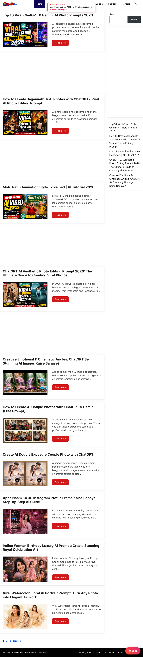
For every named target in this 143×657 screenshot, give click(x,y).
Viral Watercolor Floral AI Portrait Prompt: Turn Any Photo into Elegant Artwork (50, 595)
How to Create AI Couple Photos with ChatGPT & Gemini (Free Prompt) (49, 409)
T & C (98, 652)
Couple (99, 4)
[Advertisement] (52, 73)
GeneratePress (38, 652)
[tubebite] (10, 4)
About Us (122, 652)
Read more (60, 42)
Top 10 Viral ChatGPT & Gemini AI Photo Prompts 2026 (48, 15)
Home (39, 4)
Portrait (126, 4)
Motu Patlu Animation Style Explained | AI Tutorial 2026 (48, 187)
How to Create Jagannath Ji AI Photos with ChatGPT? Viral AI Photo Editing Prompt (51, 101)
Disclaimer (109, 652)
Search (113, 14)
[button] (136, 4)
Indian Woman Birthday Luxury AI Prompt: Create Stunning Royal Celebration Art (51, 548)
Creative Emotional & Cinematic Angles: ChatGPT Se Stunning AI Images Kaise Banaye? (46, 361)
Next (17, 640)
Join (134, 650)
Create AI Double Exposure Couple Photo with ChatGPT (48, 454)
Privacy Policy (86, 652)
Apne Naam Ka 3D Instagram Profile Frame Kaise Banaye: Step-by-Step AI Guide (49, 500)
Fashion (112, 4)
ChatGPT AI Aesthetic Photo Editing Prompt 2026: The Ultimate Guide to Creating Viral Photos (47, 273)
